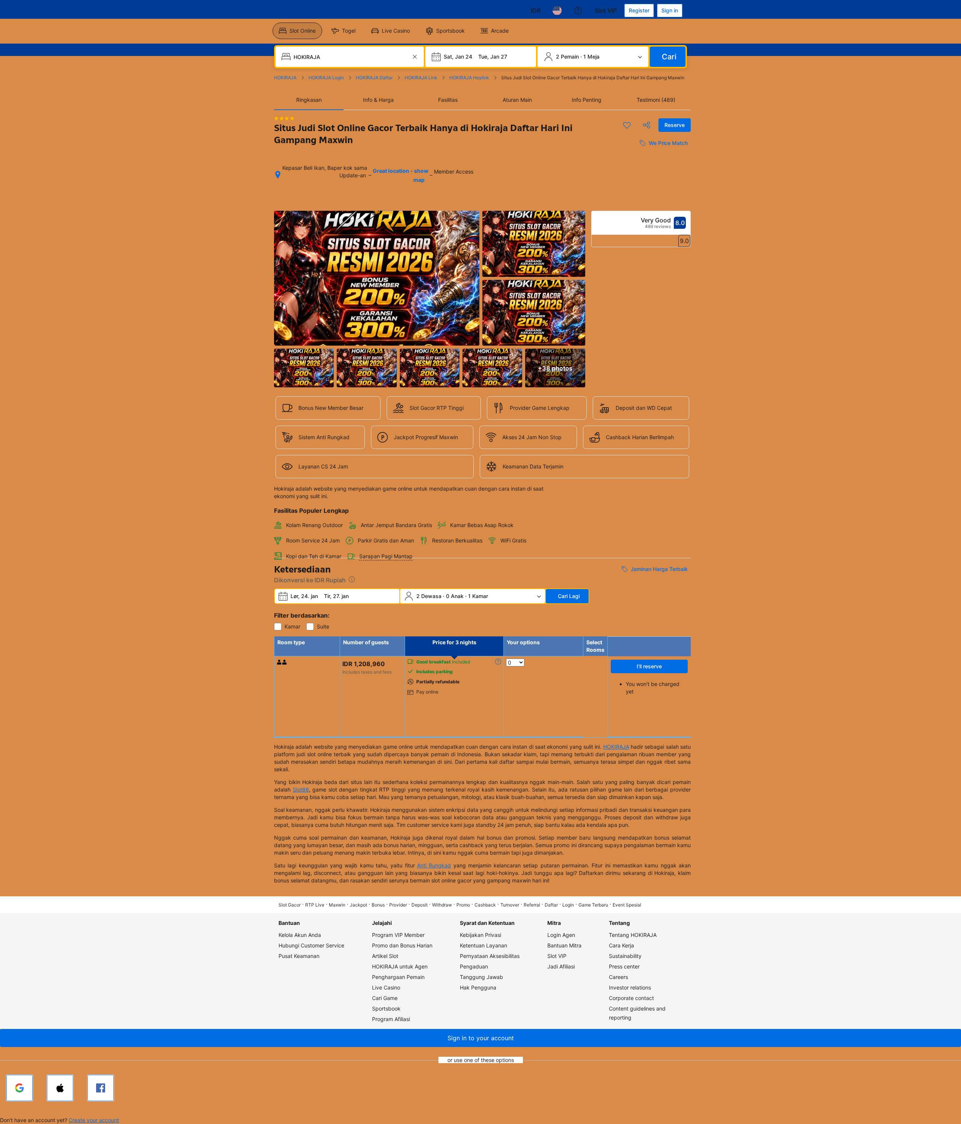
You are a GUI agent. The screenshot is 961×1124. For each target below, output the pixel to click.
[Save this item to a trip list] (627, 125)
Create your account (94, 1120)
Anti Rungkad (434, 865)
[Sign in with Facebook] (100, 1087)
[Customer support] (578, 11)
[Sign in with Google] (19, 1087)
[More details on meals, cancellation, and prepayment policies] (498, 662)
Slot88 (301, 789)
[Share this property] (646, 125)
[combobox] (350, 56)
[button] (480, 1038)
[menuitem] (297, 31)
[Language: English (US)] (557, 11)
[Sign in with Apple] (60, 1087)
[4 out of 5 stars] (284, 118)
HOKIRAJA (616, 746)
